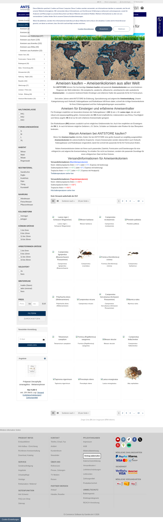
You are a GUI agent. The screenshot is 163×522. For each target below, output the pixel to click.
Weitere (135, 15)
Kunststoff (24, 187)
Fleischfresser (26, 202)
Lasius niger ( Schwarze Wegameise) (62, 225)
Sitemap (21, 503)
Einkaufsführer (24, 442)
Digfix (23, 175)
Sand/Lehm (25, 172)
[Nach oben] (157, 518)
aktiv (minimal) (26, 288)
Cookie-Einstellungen (86, 29)
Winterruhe (24, 281)
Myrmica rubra (133, 303)
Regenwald (25, 161)
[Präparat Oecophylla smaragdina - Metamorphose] (32, 370)
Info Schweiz (23, 494)
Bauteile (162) (22, 81)
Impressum (87, 442)
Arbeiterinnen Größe (29, 246)
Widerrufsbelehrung (91, 451)
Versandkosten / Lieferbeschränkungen (92, 468)
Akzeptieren (103, 29)
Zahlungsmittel (89, 479)
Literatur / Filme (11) (24, 90)
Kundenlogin (125, 2)
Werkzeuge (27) (23, 85)
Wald (23, 155)
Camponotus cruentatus (85, 265)
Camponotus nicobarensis (109, 225)
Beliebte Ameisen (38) (27, 15)
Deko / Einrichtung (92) (25, 68)
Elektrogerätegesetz (91, 498)
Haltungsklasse (27, 110)
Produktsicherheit (90, 483)
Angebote (22, 470)
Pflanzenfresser (27, 205)
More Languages (111, 2)
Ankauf (53, 490)
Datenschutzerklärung (91, 461)
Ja (22, 271)
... (134, 201)
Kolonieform (25, 212)
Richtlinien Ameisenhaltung (29, 451)
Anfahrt (53, 446)
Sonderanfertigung (25, 466)
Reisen (53, 479)
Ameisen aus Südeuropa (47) (31, 36)
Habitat (22, 147)
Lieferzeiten (87, 474)
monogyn (24, 216)
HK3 (22, 120)
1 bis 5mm (25, 230)
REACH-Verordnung (91, 503)
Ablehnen (121, 29)
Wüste (23, 158)
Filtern (32, 313)
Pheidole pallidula (133, 224)
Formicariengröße (28, 127)
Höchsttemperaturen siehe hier (63, 190)
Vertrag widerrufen (92, 456)
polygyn (24, 219)
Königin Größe (26, 226)
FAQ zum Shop (24, 499)
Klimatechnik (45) (24, 72)
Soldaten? (23, 267)
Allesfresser (25, 199)
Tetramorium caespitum (62, 343)
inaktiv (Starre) (26, 285)
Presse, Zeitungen (58, 470)
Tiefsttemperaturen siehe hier (62, 173)
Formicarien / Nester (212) (26, 59)
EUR (43, 304)
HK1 (22, 114)
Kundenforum (56, 451)
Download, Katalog (25, 455)
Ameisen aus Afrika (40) (29, 47)
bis (29, 304)
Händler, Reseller (58, 494)
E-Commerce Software (73, 514)
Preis (21, 299)
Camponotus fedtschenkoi (132, 345)
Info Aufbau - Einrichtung (28, 446)
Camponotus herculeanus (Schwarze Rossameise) (109, 306)
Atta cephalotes (133, 383)
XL (22, 140)
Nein (22, 274)
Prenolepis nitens (86, 383)
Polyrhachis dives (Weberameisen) (62, 305)
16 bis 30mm (26, 239)
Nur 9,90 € (32, 390)
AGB (85, 446)
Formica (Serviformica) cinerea (109, 265)
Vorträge (21, 479)
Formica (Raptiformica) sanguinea (86, 345)
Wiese (23, 152)
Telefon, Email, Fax (58, 442)
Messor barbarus (86, 224)
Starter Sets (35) (23, 55)
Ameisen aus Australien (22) (31, 51)
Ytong (23, 184)
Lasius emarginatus (109, 383)
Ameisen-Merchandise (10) (27, 98)
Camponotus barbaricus (132, 265)
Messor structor (109, 343)
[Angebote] (45, 358)
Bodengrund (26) (23, 63)
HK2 (22, 117)
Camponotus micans (86, 303)
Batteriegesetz (88, 494)
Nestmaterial (25, 168)
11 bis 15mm (26, 236)
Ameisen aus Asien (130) (30, 40)
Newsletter (55, 455)
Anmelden (32, 345)
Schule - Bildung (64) (25, 94)
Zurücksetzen (32, 319)
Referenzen (55, 466)
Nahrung (23, 194)
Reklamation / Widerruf (27, 484)
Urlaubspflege (23, 475)
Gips (22, 181)
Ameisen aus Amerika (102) (31, 43)
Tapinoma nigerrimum (62, 383)
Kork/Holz (24, 178)
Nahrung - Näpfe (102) (25, 77)
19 (138, 201)
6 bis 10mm (25, 233)
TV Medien (55, 475)
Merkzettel (139, 2)
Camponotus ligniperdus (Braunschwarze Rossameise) (62, 266)
